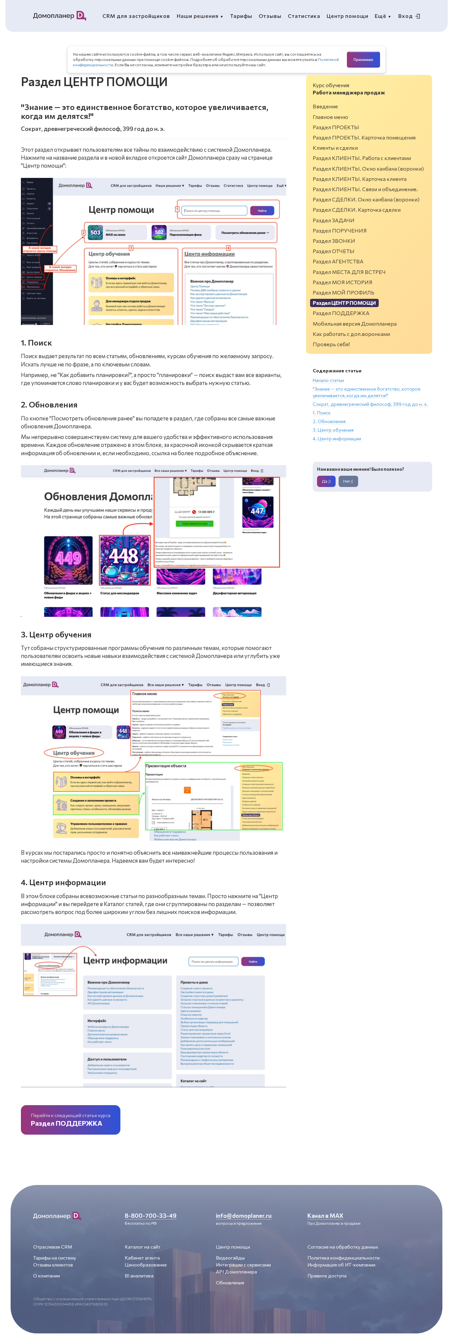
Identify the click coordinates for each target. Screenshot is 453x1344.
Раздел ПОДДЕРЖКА (341, 313)
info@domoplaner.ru (244, 1215)
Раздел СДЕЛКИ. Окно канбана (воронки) (366, 199)
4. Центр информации (337, 438)
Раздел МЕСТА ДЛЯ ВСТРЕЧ (349, 272)
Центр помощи (233, 1247)
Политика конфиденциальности (343, 1258)
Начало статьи (328, 380)
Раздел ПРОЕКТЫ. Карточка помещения (364, 137)
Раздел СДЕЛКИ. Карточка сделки (357, 209)
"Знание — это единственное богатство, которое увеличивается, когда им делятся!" (367, 392)
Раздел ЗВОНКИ (334, 241)
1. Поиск (322, 412)
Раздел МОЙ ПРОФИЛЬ (343, 292)
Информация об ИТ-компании (341, 1264)
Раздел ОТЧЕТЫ (334, 251)
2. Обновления (329, 421)
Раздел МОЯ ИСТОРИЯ (342, 282)
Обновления (230, 1282)
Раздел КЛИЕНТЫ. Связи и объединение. (365, 189)
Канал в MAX (325, 1215)
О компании (46, 1275)
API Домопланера (236, 1271)
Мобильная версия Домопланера (355, 323)
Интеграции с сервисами (243, 1264)
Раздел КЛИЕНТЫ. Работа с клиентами (362, 158)
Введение (325, 106)
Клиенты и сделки (335, 147)
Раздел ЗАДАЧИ (334, 220)
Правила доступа (327, 1275)
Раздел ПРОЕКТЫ (336, 127)
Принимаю (363, 59)
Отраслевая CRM (52, 1247)
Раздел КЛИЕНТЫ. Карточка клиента (360, 179)
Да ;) (326, 481)
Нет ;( (348, 481)
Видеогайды (230, 1258)
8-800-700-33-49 (150, 1215)
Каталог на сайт (143, 1247)
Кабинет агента (142, 1258)
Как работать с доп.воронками (351, 334)
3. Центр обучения (333, 430)
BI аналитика (139, 1275)
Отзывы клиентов (53, 1264)
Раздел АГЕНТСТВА (338, 261)
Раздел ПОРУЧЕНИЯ (340, 230)
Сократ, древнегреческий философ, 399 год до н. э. (370, 404)
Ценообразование (146, 1264)
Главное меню (330, 117)
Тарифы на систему (54, 1258)
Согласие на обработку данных (342, 1247)
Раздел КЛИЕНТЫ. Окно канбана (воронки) (368, 168)
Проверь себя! (331, 344)
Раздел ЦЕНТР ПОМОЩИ (344, 302)
